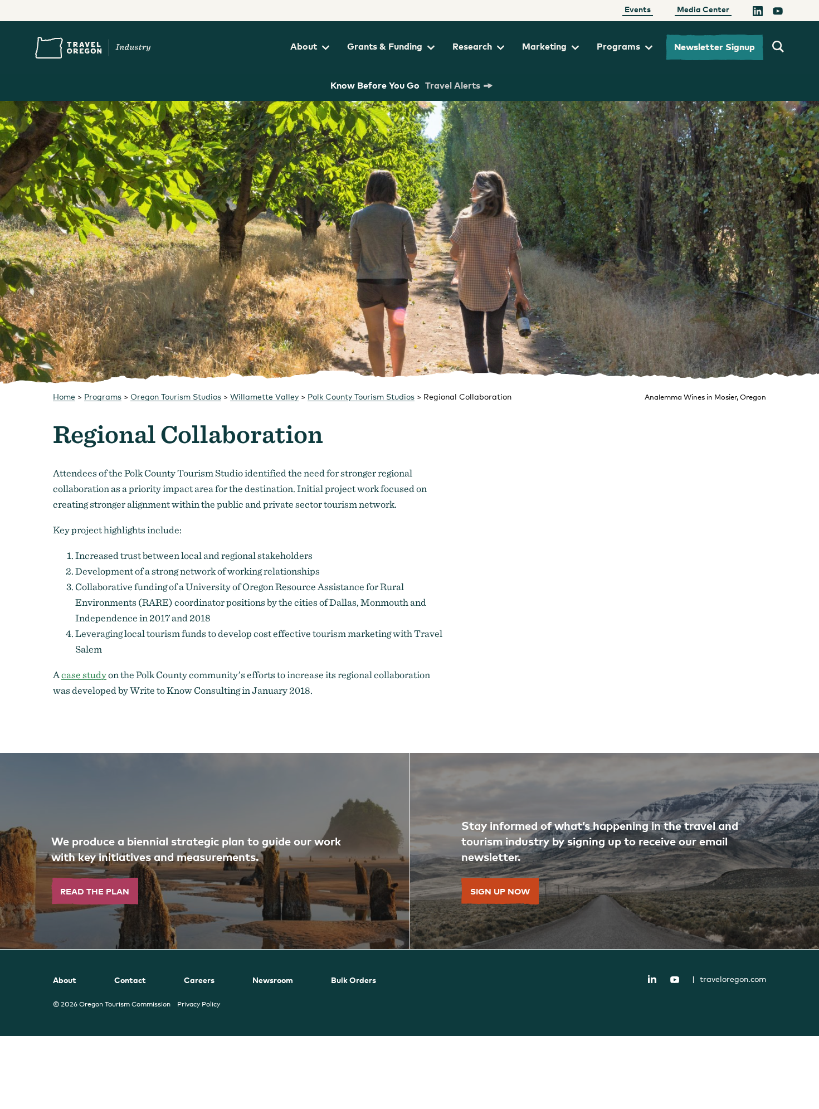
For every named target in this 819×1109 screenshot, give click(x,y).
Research (472, 46)
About (303, 46)
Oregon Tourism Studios (175, 396)
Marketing (544, 46)
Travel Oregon (93, 48)
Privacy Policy (198, 1004)
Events (638, 9)
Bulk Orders (353, 980)
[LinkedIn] (758, 13)
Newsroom (272, 980)
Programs (618, 46)
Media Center (703, 9)
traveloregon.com (729, 979)
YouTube (674, 979)
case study (83, 674)
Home (64, 396)
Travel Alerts (452, 85)
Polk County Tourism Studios (361, 396)
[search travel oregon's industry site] (778, 47)
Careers (199, 980)
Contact (130, 980)
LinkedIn (651, 978)
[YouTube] (778, 13)
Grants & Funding (384, 46)
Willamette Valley (264, 396)
